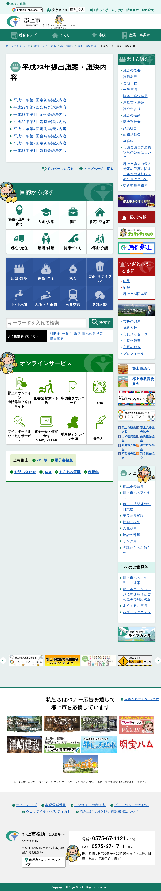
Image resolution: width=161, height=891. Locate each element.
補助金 (55, 334)
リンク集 (130, 541)
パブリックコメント (137, 614)
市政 (102, 35)
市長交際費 (132, 341)
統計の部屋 (131, 535)
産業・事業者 (139, 35)
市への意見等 (92, 334)
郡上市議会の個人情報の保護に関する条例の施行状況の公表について (137, 171)
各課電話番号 (55, 805)
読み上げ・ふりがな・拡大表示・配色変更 (125, 10)
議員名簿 (130, 77)
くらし (65, 35)
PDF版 (42, 460)
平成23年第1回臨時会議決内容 (40, 150)
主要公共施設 (133, 515)
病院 (126, 287)
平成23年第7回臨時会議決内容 (40, 107)
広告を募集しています (141, 699)
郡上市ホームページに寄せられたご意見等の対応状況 (137, 594)
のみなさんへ (132, 398)
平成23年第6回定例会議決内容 (40, 114)
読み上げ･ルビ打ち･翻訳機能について (109, 811)
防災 (126, 281)
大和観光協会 (129, 438)
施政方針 (130, 328)
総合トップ (27, 35)
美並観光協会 (147, 447)
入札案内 (130, 528)
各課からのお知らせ (137, 550)
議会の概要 (132, 70)
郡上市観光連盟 (129, 429)
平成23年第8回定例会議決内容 (40, 100)
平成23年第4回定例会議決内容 (40, 129)
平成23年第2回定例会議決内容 (40, 143)
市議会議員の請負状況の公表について (137, 152)
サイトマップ (26, 805)
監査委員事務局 (135, 185)
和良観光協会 (147, 455)
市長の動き (132, 347)
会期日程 (130, 83)
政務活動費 (132, 134)
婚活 (77, 334)
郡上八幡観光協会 (147, 429)
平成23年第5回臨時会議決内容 (40, 122)
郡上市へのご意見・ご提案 (135, 580)
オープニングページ (18, 45)
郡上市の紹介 (133, 486)
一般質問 (130, 90)
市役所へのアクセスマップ (42, 862)
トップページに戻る (98, 168)
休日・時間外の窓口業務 (137, 506)
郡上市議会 (67, 45)
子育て (67, 334)
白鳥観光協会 (147, 438)
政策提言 (130, 128)
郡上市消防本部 (135, 294)
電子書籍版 (64, 460)
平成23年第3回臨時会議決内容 (40, 136)
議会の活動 (132, 115)
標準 (73, 9)
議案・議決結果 (87, 45)
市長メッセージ (135, 334)
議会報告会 (132, 122)
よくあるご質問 (135, 606)
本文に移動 (18, 3)
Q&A (47, 472)
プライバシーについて (131, 805)
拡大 (81, 9)
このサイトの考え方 (90, 805)
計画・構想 (131, 522)
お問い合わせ (25, 472)
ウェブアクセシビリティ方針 (48, 811)
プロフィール (133, 353)
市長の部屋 (132, 321)
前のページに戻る (60, 168)
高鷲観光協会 (129, 447)
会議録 (128, 141)
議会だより (132, 109)
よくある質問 (70, 472)
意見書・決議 (133, 102)
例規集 (93, 472)
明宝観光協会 (129, 455)
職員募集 (57, 338)
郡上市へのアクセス (137, 495)
